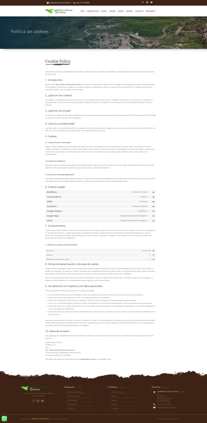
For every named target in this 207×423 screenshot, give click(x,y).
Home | (176, 31)
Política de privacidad (75, 392)
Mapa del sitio (72, 404)
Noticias (129, 11)
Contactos (139, 11)
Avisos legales (72, 400)
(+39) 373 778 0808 (163, 404)
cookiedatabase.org (86, 359)
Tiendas (112, 11)
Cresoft (169, 419)
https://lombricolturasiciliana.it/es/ (68, 84)
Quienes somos (117, 392)
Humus (104, 11)
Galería (121, 11)
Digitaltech (175, 419)
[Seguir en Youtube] (151, 2)
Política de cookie (74, 396)
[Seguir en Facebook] (143, 2)
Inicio (82, 11)
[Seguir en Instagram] (147, 2)
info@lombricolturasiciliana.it (60, 3)
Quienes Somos (93, 11)
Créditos (71, 408)
